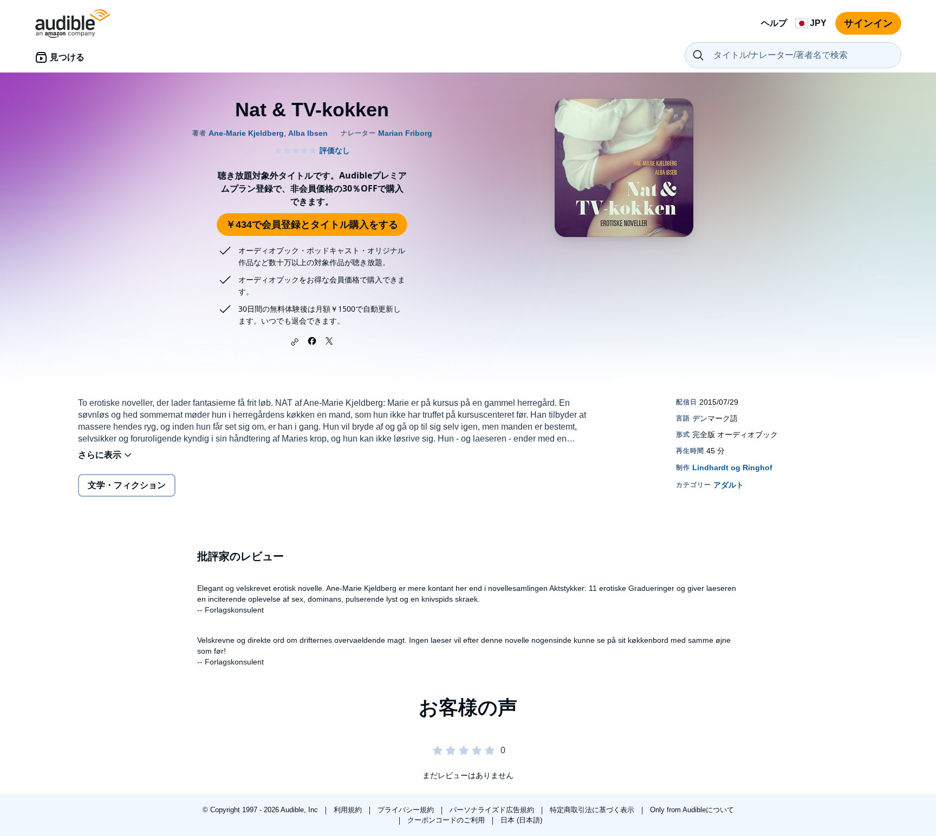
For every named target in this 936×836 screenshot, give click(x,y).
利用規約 (349, 810)
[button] (294, 342)
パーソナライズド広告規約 (493, 810)
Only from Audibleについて (692, 810)
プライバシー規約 (407, 810)
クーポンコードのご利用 (447, 820)
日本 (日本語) (521, 820)
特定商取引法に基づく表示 (593, 810)
